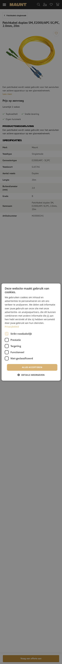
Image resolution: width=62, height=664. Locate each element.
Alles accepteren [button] (32, 367)
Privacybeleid (12, 326)
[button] (31, 375)
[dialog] (31, 332)
